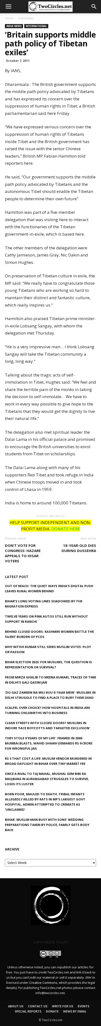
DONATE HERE (65, 529)
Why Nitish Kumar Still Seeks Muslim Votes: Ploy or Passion (48, 649)
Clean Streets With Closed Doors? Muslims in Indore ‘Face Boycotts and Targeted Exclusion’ (47, 725)
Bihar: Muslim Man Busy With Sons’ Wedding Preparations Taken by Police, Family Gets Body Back (47, 824)
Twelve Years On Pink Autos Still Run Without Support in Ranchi (46, 619)
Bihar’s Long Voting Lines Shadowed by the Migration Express (43, 603)
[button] (94, 6)
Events (83, 1006)
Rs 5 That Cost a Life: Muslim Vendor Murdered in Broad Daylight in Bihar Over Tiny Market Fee (48, 761)
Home (9, 18)
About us (15, 1006)
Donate (52, 1011)
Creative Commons (43, 982)
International (36, 26)
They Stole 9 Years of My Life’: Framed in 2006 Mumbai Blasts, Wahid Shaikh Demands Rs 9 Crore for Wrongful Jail (48, 743)
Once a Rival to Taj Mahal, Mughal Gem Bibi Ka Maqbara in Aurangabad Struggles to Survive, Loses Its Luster (47, 778)
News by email (75, 1011)
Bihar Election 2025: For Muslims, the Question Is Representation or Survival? (48, 664)
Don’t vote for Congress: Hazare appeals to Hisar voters (23, 553)
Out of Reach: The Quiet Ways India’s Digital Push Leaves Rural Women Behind (49, 588)
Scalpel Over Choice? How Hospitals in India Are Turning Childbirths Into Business (47, 710)
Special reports (28, 1011)
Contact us (37, 1006)
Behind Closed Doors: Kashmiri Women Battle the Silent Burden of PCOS (49, 634)
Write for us (62, 1006)
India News (25, 18)
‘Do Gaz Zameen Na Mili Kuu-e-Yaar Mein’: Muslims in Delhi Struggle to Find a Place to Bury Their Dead (50, 695)
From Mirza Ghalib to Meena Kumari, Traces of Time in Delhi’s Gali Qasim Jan (50, 680)
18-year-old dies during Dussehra (79, 548)
